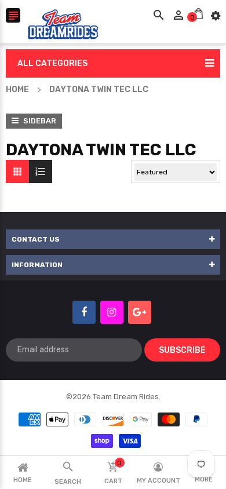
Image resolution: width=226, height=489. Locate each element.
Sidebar (38, 120)
